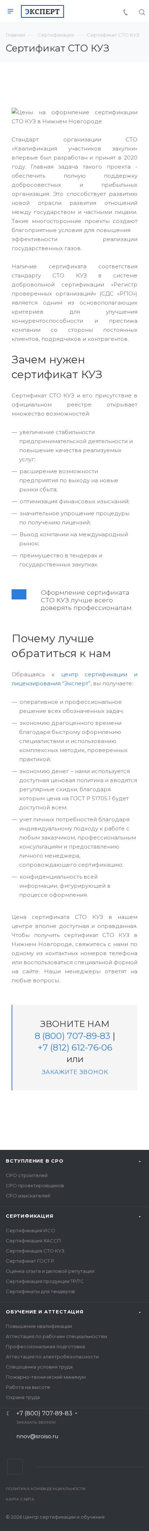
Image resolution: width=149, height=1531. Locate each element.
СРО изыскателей (28, 1195)
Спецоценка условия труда (39, 1367)
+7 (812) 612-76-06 (75, 1047)
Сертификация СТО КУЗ (35, 1251)
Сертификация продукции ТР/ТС (45, 1281)
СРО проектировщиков (35, 1185)
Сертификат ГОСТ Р (30, 1261)
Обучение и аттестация (45, 1312)
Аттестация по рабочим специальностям (56, 1336)
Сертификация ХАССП (33, 1240)
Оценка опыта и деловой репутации (50, 1271)
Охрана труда (23, 1397)
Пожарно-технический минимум (46, 1377)
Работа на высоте (28, 1387)
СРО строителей (27, 1175)
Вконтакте (15, 1466)
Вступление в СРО (35, 1161)
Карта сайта (20, 1499)
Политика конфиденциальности (46, 1488)
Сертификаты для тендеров (40, 1291)
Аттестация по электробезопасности (52, 1356)
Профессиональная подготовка (45, 1346)
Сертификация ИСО (30, 1230)
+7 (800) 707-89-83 (44, 1413)
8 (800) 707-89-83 (72, 1036)
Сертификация (30, 1216)
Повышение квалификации (39, 1326)
